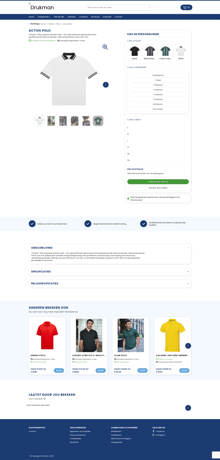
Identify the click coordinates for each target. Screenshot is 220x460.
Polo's (58, 24)
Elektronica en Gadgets (121, 438)
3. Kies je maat (134, 119)
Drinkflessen (116, 431)
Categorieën (43, 16)
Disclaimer (74, 442)
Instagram (160, 435)
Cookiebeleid (75, 438)
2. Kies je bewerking (136, 67)
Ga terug (34, 24)
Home (43, 24)
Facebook (160, 431)
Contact (32, 431)
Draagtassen (116, 442)
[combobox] (117, 7)
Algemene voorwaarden (80, 431)
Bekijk (59, 370)
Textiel (51, 24)
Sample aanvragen (158, 187)
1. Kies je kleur (134, 41)
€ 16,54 (163, 370)
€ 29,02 (80, 370)
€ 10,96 (38, 370)
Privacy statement (78, 435)
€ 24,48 (122, 370)
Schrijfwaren (116, 435)
